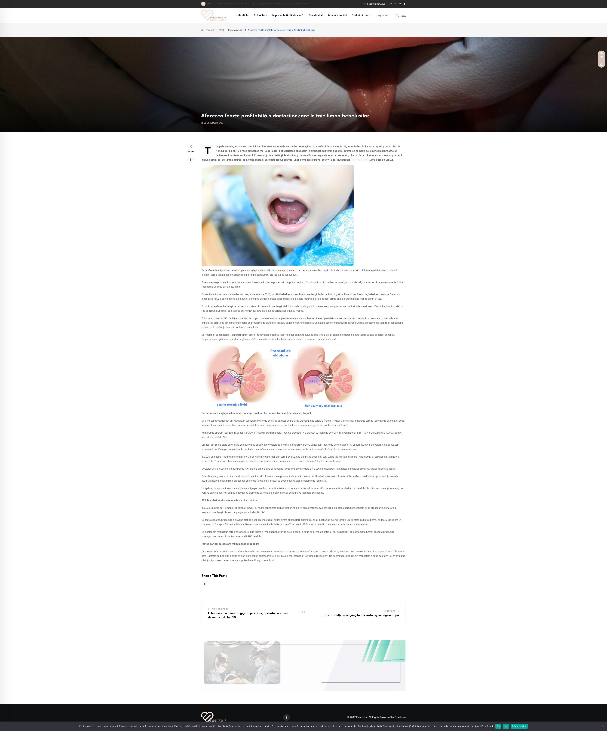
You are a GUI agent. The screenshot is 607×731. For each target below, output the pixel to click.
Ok (498, 726)
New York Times (360, 159)
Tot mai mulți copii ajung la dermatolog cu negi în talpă (361, 615)
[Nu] (603, 726)
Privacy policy (519, 726)
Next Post (389, 611)
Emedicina (400, 717)
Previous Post (220, 609)
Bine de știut (316, 15)
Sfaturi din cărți (361, 15)
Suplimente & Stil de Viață (287, 15)
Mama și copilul (337, 15)
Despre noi (382, 15)
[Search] (397, 15)
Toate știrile (241, 15)
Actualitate (260, 15)
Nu (506, 726)
